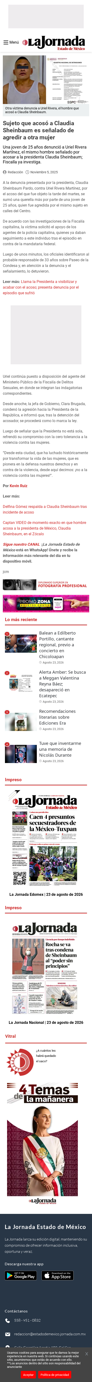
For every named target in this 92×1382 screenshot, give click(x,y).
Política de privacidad (55, 1375)
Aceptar (28, 1375)
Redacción (15, 172)
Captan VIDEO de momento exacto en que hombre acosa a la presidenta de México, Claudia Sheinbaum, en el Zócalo (44, 528)
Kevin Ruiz (18, 486)
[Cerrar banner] (87, 1354)
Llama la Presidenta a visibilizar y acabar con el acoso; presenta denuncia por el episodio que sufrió (41, 287)
